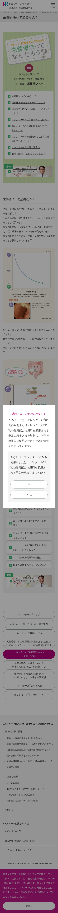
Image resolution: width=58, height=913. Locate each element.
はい (29, 484)
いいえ (29, 494)
